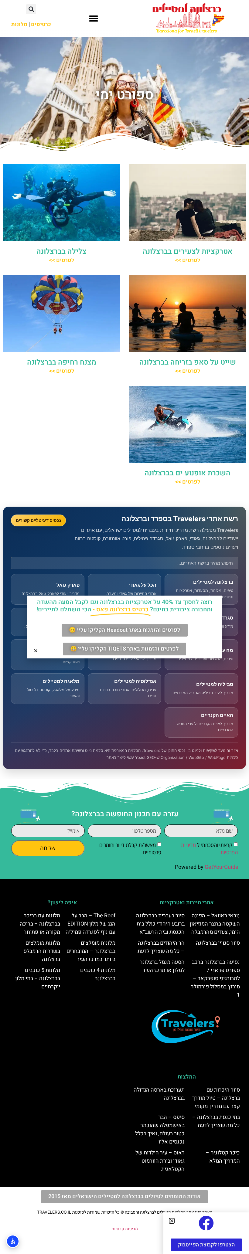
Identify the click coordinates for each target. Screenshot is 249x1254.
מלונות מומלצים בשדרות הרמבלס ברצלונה (41, 951)
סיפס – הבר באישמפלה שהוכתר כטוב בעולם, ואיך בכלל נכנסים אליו (160, 1129)
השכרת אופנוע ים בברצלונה (187, 473)
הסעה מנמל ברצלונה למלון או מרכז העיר (162, 966)
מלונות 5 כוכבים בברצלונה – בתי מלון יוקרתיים (37, 978)
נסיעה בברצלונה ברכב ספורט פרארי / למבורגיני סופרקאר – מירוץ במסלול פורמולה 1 (215, 978)
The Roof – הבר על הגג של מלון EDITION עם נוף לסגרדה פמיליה (90, 924)
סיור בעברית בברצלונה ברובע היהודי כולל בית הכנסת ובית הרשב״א (160, 924)
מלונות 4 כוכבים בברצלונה (97, 974)
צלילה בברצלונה (61, 251)
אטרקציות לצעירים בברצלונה (188, 251)
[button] (93, 18)
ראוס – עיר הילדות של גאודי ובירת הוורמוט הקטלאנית (160, 1161)
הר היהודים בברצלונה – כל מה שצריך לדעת (161, 947)
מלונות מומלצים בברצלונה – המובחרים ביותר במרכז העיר (91, 951)
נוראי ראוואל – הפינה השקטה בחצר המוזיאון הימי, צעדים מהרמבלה (215, 924)
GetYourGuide (221, 867)
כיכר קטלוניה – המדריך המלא (223, 1157)
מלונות (19, 24)
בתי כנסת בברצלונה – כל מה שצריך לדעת (216, 1121)
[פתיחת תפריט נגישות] (12, 1241)
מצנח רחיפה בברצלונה (61, 362)
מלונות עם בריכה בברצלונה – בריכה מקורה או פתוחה (40, 924)
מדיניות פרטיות (124, 1229)
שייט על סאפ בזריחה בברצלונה (187, 362)
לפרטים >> (187, 260)
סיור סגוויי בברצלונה (218, 943)
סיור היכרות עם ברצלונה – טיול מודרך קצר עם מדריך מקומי (216, 1098)
